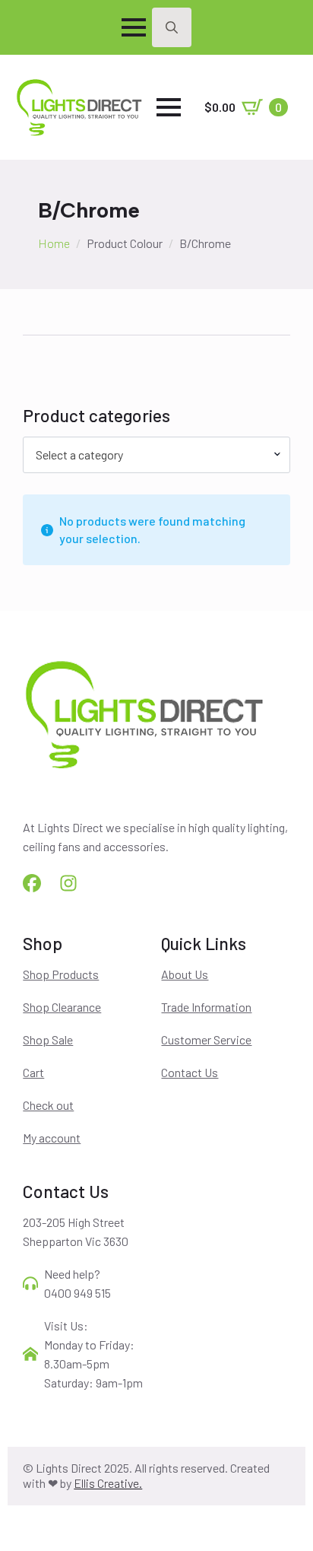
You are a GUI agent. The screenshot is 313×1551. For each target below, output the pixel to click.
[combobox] (156, 455)
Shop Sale (48, 1039)
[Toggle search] (171, 27)
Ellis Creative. (108, 1483)
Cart (33, 1072)
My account (52, 1137)
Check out (48, 1105)
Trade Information (206, 1007)
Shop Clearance (62, 1007)
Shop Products (61, 974)
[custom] (32, 883)
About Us (184, 974)
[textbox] (150, 455)
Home (54, 243)
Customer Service (206, 1039)
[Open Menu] (134, 27)
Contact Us (189, 1072)
